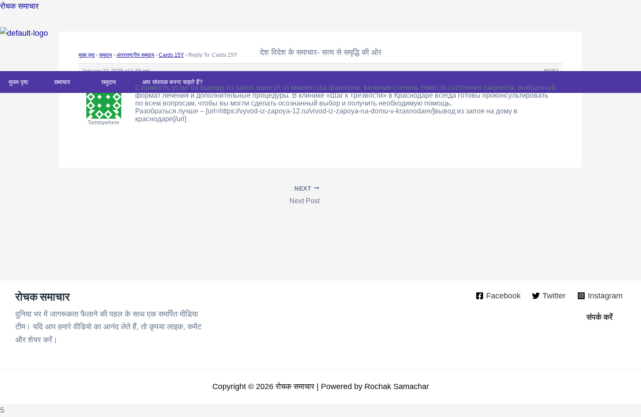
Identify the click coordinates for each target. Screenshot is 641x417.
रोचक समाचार (19, 6)
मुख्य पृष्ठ (18, 82)
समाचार (62, 82)
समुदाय (108, 82)
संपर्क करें (599, 317)
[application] (73, 82)
